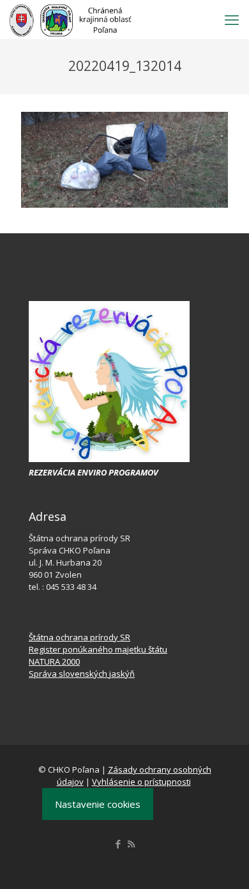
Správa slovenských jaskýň (82, 673)
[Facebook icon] (118, 843)
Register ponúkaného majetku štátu (98, 649)
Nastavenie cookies (97, 804)
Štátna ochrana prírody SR (79, 637)
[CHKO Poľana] (71, 19)
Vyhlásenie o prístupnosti (141, 781)
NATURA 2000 (54, 661)
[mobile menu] (232, 19)
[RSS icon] (131, 843)
